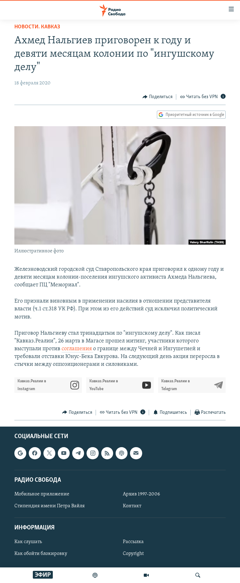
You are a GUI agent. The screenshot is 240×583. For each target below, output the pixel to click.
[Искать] (197, 575)
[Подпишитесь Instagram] (92, 453)
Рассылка (133, 542)
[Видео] (146, 575)
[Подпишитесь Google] (20, 453)
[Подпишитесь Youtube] (64, 453)
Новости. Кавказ (37, 27)
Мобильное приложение (41, 494)
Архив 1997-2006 (141, 494)
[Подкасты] (122, 453)
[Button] (157, 97)
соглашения (77, 349)
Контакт (132, 506)
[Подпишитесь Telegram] (78, 453)
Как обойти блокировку (40, 554)
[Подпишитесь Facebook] (35, 453)
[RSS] (107, 453)
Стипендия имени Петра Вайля (49, 506)
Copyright (133, 554)
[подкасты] (95, 575)
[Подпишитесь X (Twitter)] (49, 453)
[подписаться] (136, 453)
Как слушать (28, 542)
